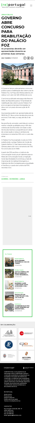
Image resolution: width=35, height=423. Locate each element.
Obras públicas (7, 14)
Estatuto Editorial (9, 397)
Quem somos (8, 394)
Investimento (19, 258)
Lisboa (22, 179)
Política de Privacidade (11, 399)
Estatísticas (19, 292)
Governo (4, 179)
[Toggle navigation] (31, 5)
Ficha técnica (8, 396)
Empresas (18, 304)
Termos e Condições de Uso (12, 401)
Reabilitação (19, 270)
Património (14, 179)
